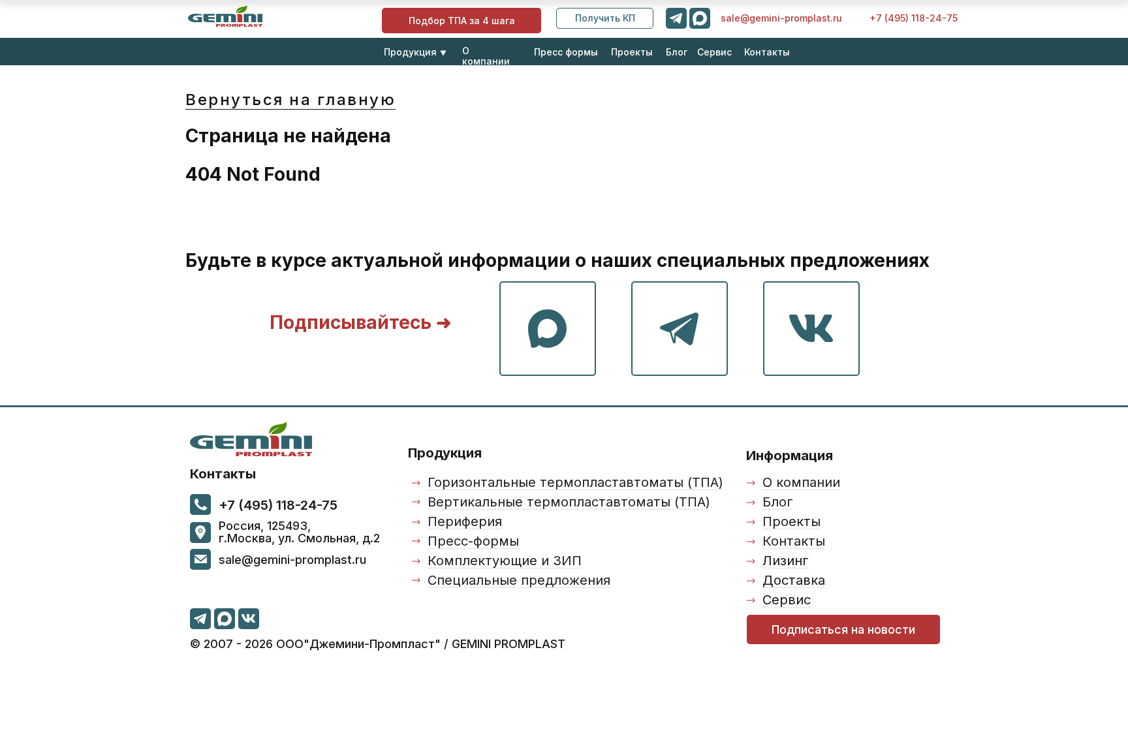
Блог (676, 51)
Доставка (793, 580)
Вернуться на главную (290, 99)
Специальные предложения (519, 580)
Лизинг (785, 560)
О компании (486, 56)
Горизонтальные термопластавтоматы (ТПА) (575, 482)
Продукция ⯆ (415, 51)
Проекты (632, 51)
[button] (604, 18)
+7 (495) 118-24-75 (914, 17)
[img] (225, 16)
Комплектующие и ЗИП (505, 560)
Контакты (767, 51)
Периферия (465, 521)
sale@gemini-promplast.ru (781, 17)
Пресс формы (566, 51)
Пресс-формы (473, 541)
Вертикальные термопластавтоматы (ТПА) (569, 502)
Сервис (714, 51)
